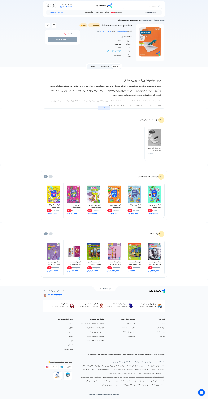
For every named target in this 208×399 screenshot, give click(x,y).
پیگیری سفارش (88, 12)
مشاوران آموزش (68, 349)
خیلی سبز (70, 323)
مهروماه (71, 336)
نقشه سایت (131, 336)
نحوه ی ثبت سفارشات (128, 328)
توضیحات (116, 66)
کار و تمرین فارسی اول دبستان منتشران (54, 206)
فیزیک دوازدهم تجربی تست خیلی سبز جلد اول (54, 263)
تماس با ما (162, 336)
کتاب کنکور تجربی (114, 354)
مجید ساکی (110, 51)
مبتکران (71, 332)
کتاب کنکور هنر (102, 354)
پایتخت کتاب (161, 20)
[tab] (116, 66)
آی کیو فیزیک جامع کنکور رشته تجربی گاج (74, 263)
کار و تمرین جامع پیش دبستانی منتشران (95, 206)
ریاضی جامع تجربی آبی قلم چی (95, 332)
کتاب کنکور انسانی (127, 354)
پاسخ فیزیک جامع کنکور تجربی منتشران (154, 149)
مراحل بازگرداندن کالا (129, 323)
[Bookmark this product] (54, 25)
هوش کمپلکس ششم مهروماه (95, 328)
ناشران (155, 20)
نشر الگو (70, 345)
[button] (51, 176)
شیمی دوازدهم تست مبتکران (95, 336)
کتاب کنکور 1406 (91, 354)
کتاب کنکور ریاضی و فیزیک (143, 354)
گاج (72, 340)
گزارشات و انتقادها (159, 332)
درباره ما (163, 323)
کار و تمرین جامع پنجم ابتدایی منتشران (115, 206)
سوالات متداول (160, 328)
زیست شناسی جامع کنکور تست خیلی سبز (92, 323)
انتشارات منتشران (146, 20)
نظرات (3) (92, 66)
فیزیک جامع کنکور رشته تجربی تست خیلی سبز (154, 263)
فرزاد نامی (118, 51)
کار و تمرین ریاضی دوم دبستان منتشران (155, 206)
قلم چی (71, 328)
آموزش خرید (99, 12)
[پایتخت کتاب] (104, 5)
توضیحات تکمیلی (104, 66)
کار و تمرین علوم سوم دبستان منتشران (74, 206)
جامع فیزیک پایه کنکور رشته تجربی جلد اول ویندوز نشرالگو (94, 264)
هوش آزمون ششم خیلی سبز (95, 340)
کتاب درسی (118, 12)
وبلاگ (107, 12)
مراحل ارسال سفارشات (128, 332)
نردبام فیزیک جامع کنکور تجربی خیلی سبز (115, 263)
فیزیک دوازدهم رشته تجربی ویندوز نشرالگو (135, 263)
